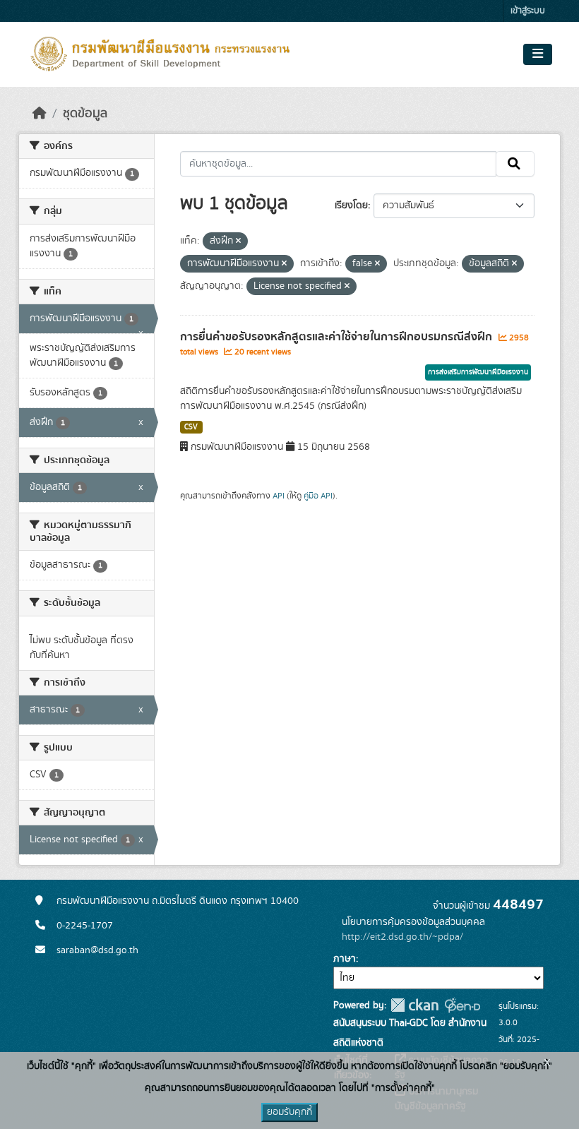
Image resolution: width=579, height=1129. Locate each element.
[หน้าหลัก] (39, 113)
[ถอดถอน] (238, 241)
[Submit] (515, 164)
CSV (191, 427)
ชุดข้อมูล (85, 113)
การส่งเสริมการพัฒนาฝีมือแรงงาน (478, 372)
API (279, 495)
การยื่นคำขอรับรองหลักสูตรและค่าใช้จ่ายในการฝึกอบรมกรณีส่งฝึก (337, 337)
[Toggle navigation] (537, 54)
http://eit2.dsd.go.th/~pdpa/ (402, 937)
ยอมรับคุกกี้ (289, 1112)
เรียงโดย (351, 205)
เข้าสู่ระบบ (528, 11)
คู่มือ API (318, 495)
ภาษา (344, 959)
